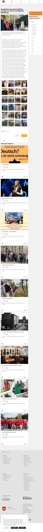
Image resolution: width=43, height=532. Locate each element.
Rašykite (4, 499)
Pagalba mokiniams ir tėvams (28, 462)
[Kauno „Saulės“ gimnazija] (4, 1)
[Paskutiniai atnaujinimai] (20, 1)
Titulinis (2, 5)
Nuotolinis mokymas (27, 458)
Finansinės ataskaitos (6, 476)
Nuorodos (25, 475)
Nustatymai (7, 527)
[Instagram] (28, 498)
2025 (33, 37)
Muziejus (25, 463)
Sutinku (22, 527)
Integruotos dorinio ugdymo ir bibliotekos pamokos (12, 365)
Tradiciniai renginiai (6, 462)
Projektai (4, 479)
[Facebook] (24, 498)
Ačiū (24, 135)
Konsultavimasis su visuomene (28, 479)
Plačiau (25, 176)
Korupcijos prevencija (27, 486)
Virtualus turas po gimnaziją (7, 458)
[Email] (30, 498)
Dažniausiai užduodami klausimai (29, 480)
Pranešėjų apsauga (27, 481)
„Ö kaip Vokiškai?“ (5, 164)
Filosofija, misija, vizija (6, 459)
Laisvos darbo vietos (27, 476)
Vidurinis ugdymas (26, 459)
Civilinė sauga (26, 487)
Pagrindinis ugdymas (27, 457)
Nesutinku (14, 527)
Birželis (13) (34, 27)
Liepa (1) (33, 26)
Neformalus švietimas (27, 484)
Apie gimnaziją (5, 457)
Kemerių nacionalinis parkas (7, 298)
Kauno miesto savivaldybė (11, 508)
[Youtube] (26, 498)
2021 (33, 48)
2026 (33, 21)
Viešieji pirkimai (5, 480)
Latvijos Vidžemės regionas (7, 265)
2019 (33, 53)
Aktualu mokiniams (27, 485)
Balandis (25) (34, 30)
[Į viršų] (30, 520)
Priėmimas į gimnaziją (6, 463)
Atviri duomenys (26, 490)
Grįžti (4, 140)
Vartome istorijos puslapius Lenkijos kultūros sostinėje (13, 331)
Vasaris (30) (34, 33)
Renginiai (10, 5)
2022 (33, 45)
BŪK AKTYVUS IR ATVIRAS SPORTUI (9, 432)
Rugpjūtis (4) (34, 24)
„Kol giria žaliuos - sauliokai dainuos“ (9, 231)
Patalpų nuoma (26, 464)
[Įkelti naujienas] (11, 1)
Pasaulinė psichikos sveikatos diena (9, 398)
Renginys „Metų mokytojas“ (7, 198)
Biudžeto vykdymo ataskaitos (7, 475)
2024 (33, 40)
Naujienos (6, 5)
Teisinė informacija (27, 489)
